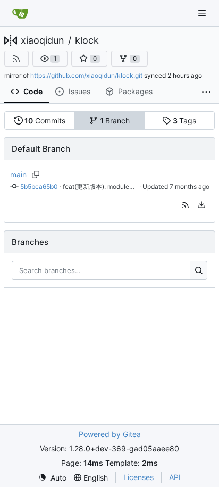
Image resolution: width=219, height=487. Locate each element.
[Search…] (198, 270)
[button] (50, 59)
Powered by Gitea (110, 434)
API (175, 477)
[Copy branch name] (35, 174)
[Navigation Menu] (203, 13)
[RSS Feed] (16, 59)
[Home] (20, 13)
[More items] (206, 92)
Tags (185, 120)
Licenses (138, 477)
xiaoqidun (42, 40)
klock (87, 40)
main (18, 174)
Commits (44, 120)
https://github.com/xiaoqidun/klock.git (86, 75)
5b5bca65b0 (39, 187)
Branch (115, 120)
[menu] (201, 205)
